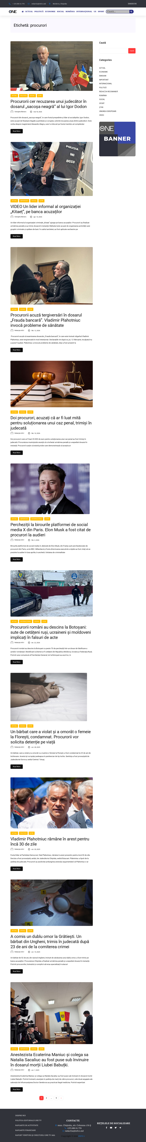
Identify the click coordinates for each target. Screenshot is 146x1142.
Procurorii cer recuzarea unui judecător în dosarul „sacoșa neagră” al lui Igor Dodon (48, 104)
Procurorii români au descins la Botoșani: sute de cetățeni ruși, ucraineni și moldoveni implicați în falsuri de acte (50, 632)
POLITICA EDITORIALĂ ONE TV (28, 1120)
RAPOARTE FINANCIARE (25, 1130)
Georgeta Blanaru (20, 111)
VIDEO (101, 115)
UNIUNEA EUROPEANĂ (107, 111)
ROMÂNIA (70, 11)
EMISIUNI (132, 4)
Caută (102, 42)
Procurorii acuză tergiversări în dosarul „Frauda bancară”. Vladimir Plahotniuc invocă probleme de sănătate (46, 320)
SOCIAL (60, 11)
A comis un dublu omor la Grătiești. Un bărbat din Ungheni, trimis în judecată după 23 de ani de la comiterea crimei (49, 941)
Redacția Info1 (19, 330)
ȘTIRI (40, 95)
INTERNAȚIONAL (84, 11)
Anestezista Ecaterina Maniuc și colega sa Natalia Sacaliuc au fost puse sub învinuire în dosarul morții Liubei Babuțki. (49, 1059)
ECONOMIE (50, 11)
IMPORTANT (24, 201)
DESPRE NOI (20, 1116)
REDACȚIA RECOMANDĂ (108, 92)
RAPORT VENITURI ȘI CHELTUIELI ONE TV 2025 (35, 1135)
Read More (16, 131)
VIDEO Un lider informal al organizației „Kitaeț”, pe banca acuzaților (45, 209)
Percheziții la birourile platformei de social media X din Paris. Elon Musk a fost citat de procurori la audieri (50, 529)
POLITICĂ (39, 11)
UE (95, 11)
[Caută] (131, 11)
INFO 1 (81, 1136)
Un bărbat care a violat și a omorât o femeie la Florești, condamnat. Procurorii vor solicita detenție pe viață (50, 737)
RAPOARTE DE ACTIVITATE (26, 1125)
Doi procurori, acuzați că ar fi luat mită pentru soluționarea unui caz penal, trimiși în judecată (50, 423)
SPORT (101, 11)
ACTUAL (29, 11)
